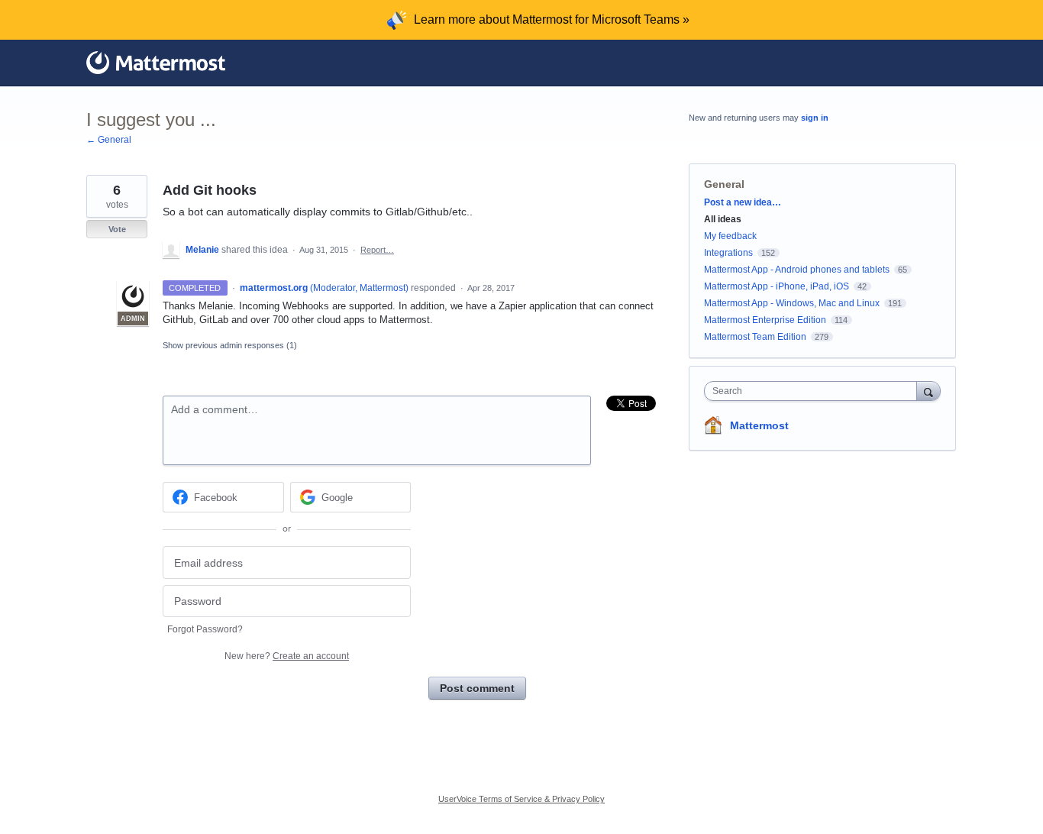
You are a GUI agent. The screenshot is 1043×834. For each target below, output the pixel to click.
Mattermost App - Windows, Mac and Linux (792, 303)
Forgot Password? (205, 629)
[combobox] (814, 391)
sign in (814, 117)
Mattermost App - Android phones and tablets (797, 269)
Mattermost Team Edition (755, 336)
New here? (286, 656)
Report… (377, 249)
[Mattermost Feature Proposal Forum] (155, 62)
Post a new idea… (742, 202)
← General (108, 139)
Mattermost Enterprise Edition (766, 320)
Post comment (477, 688)
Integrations (728, 252)
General (724, 184)
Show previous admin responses (230, 345)
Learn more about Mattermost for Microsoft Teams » (551, 19)
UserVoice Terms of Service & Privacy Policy (521, 798)
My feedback (730, 236)
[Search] (928, 390)
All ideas (722, 219)
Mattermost (759, 425)
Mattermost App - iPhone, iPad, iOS (776, 286)
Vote (117, 229)
